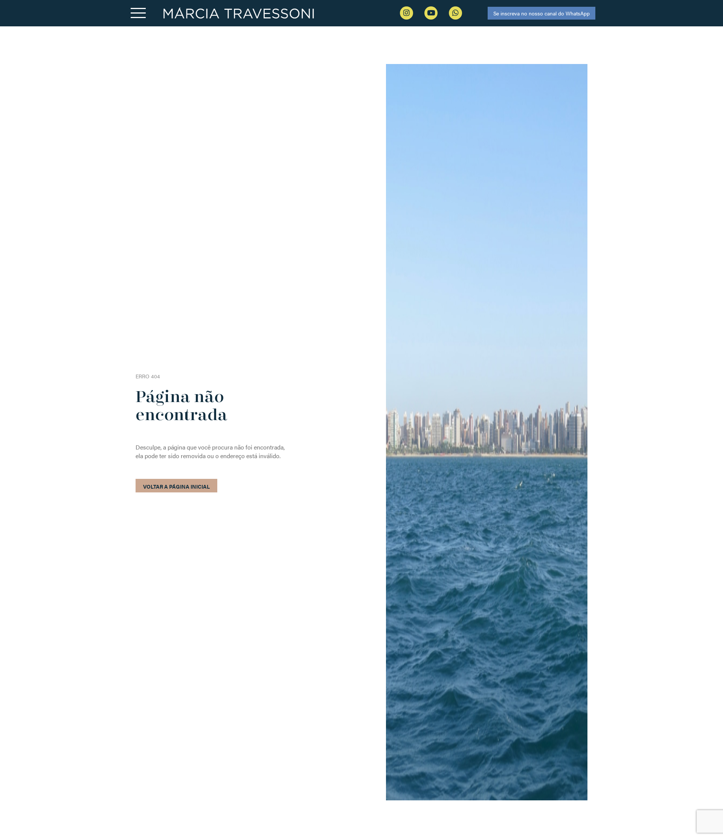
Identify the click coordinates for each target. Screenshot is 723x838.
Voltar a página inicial (176, 486)
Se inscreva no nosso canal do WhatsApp (541, 13)
